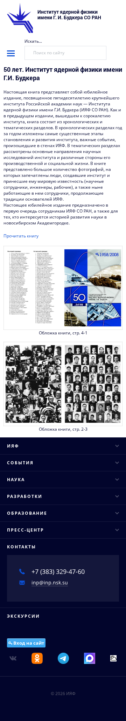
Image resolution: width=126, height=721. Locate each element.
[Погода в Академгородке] (113, 658)
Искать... (33, 41)
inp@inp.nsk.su (49, 582)
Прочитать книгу (21, 236)
